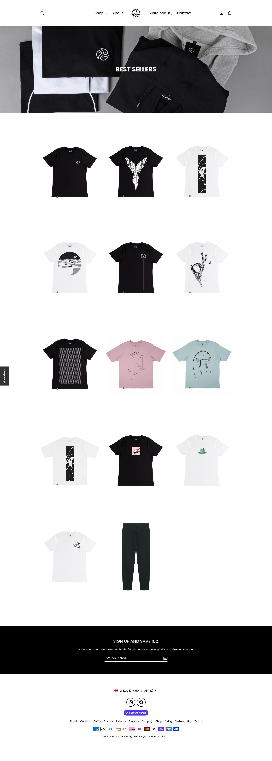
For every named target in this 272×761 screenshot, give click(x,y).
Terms (198, 721)
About (117, 13)
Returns (121, 721)
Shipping (147, 721)
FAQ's (97, 721)
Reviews (134, 721)
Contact (184, 13)
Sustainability (160, 13)
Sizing (168, 721)
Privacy (108, 721)
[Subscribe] (164, 658)
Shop (100, 13)
